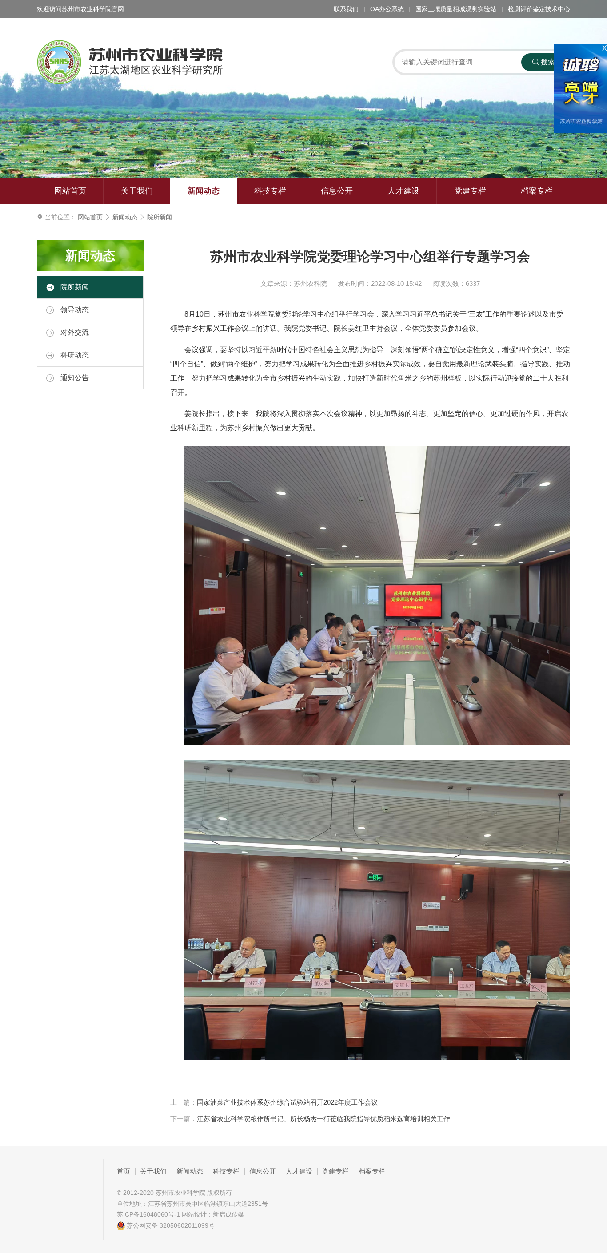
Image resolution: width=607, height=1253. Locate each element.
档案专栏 (537, 190)
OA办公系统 (387, 8)
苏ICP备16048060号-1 (148, 1214)
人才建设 (403, 190)
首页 (123, 1171)
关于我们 (137, 190)
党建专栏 (470, 190)
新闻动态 (204, 190)
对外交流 (74, 332)
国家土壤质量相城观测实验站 (455, 8)
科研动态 (74, 355)
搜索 (547, 62)
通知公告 (74, 377)
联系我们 (346, 8)
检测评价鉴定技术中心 (539, 8)
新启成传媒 (228, 1214)
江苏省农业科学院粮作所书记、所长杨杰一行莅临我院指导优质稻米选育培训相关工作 (323, 1118)
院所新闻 (159, 217)
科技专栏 (270, 190)
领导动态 (74, 309)
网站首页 (70, 190)
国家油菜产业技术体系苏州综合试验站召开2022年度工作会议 (287, 1102)
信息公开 (337, 190)
